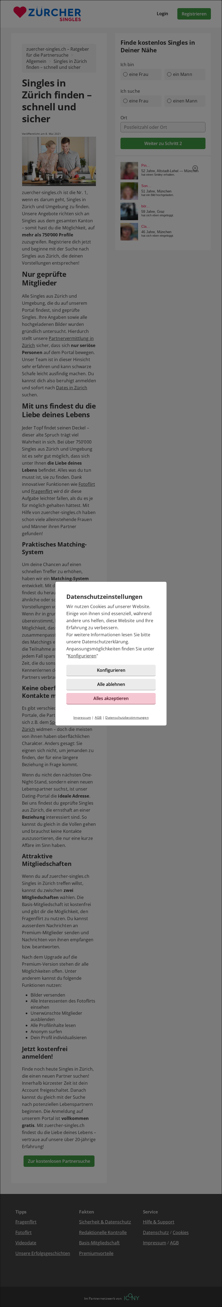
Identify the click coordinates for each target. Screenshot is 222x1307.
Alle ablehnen (111, 684)
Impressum (82, 717)
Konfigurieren (82, 656)
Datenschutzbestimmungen (127, 717)
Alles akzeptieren (111, 698)
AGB (98, 717)
